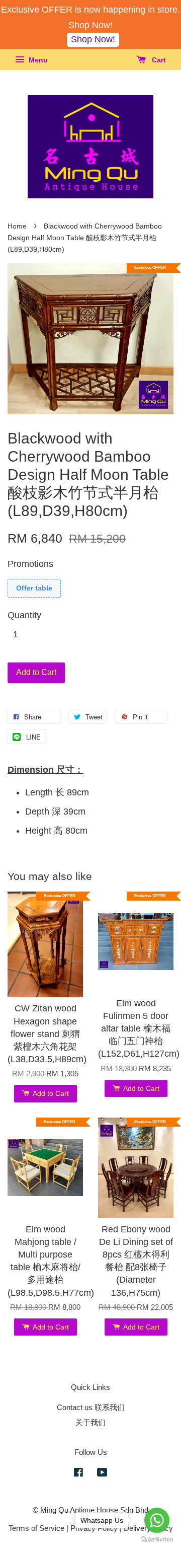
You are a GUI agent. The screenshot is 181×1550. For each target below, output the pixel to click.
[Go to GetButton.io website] (157, 1539)
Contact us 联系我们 (91, 1407)
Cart (158, 60)
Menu (37, 60)
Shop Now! (93, 39)
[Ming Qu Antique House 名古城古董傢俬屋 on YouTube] (102, 1473)
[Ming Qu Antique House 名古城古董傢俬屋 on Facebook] (78, 1473)
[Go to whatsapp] (156, 1520)
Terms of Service (36, 1528)
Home (17, 226)
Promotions (30, 564)
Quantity (24, 615)
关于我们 (90, 1422)
